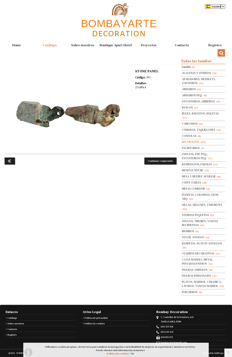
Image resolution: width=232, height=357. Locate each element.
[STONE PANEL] (68, 147)
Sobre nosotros (15, 323)
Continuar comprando (160, 161)
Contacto (12, 329)
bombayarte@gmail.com (174, 342)
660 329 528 (167, 326)
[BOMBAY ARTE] (116, 20)
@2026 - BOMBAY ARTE (19, 353)
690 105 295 (167, 337)
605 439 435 (167, 332)
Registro (12, 334)
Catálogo (12, 318)
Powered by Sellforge (213, 353)
